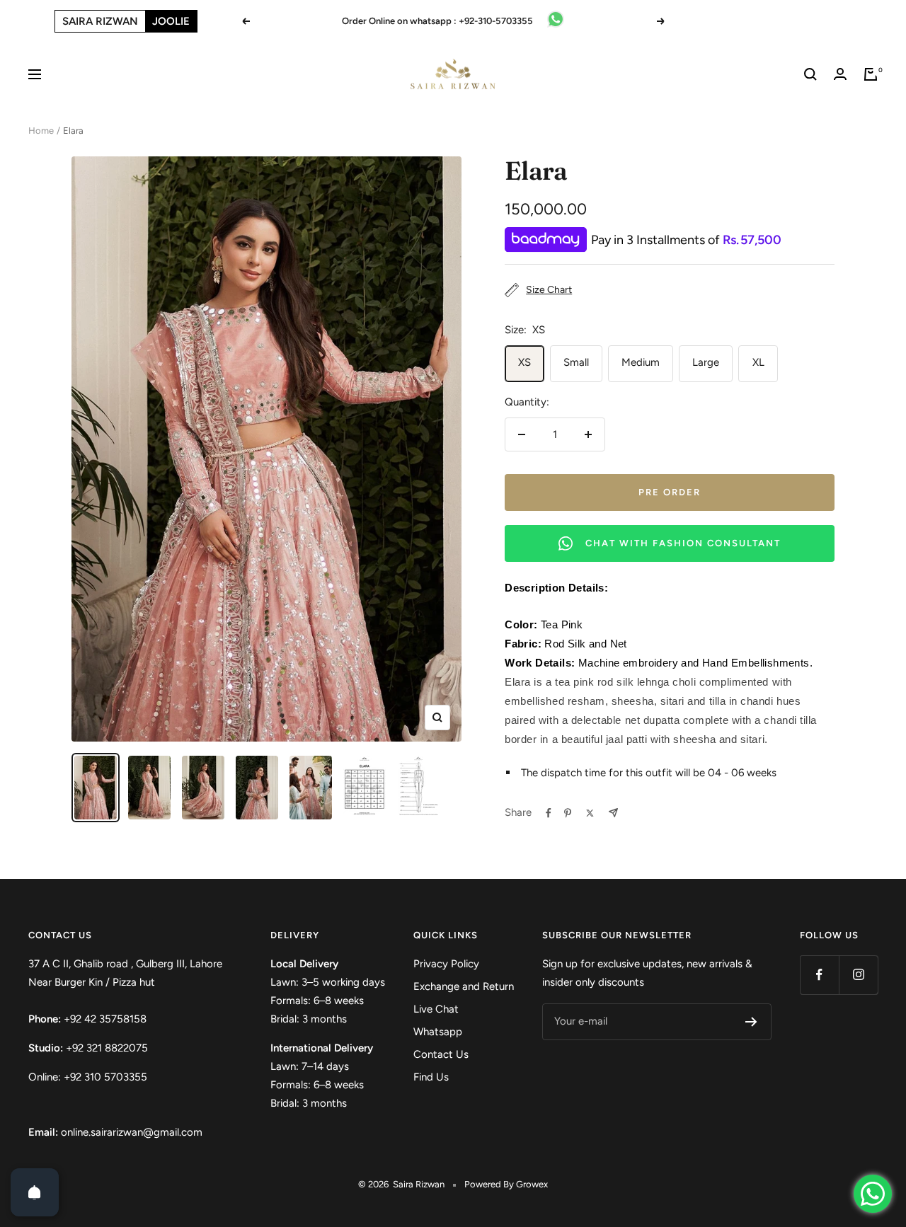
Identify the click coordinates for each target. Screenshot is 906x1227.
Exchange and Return (463, 986)
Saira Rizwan (100, 21)
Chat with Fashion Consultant (683, 543)
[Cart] (871, 74)
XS (524, 362)
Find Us (431, 1077)
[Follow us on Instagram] (858, 974)
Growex (532, 1184)
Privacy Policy (446, 963)
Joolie (171, 21)
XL (758, 362)
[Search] (810, 74)
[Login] (840, 74)
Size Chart (549, 290)
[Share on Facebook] (548, 813)
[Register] (751, 1022)
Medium (640, 362)
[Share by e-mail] (613, 812)
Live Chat (436, 1009)
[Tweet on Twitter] (590, 813)
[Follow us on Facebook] (819, 974)
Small (576, 362)
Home (41, 130)
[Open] (35, 1192)
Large (705, 362)
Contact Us (441, 1054)
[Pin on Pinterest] (567, 813)
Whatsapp (437, 1031)
